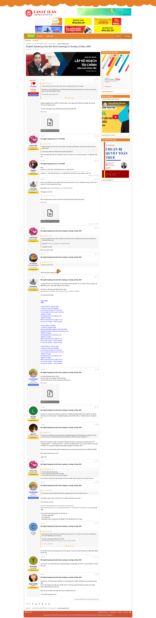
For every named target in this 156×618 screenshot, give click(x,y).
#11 (97, 461)
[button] (44, 36)
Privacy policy (112, 612)
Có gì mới (39, 36)
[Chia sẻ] (95, 80)
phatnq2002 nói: (46, 83)
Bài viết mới (28, 40)
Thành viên (49, 36)
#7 (97, 277)
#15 (97, 574)
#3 (97, 160)
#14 (97, 557)
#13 (97, 523)
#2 (97, 136)
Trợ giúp (120, 612)
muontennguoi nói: (46, 469)
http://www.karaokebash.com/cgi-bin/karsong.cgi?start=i (57, 506)
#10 (97, 424)
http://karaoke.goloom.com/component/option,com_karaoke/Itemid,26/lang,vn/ (64, 507)
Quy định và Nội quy (103, 612)
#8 (97, 369)
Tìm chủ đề (35, 40)
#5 (97, 228)
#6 (97, 254)
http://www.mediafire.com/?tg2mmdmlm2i (59, 188)
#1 (97, 80)
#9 (97, 407)
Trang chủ (125, 612)
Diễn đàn (30, 36)
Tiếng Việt (29, 612)
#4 (97, 179)
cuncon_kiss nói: (46, 262)
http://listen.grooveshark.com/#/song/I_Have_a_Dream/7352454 (60, 291)
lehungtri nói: (45, 432)
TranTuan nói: (45, 144)
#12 (97, 482)
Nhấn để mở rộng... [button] (69, 98)
